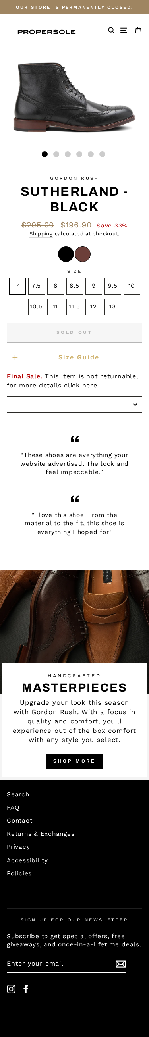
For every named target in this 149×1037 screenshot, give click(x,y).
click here (80, 385)
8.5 (74, 285)
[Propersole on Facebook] (25, 989)
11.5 (74, 306)
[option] (74, 7)
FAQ (13, 807)
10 (131, 285)
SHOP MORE (74, 761)
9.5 (112, 285)
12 (93, 306)
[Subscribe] (121, 964)
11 (55, 306)
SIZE (74, 271)
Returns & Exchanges (41, 833)
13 (112, 306)
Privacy (18, 846)
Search (18, 794)
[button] (45, 154)
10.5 (36, 306)
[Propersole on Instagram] (11, 989)
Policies (19, 873)
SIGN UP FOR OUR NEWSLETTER (75, 920)
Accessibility (27, 860)
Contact (19, 820)
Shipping (41, 234)
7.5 (36, 285)
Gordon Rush (74, 178)
